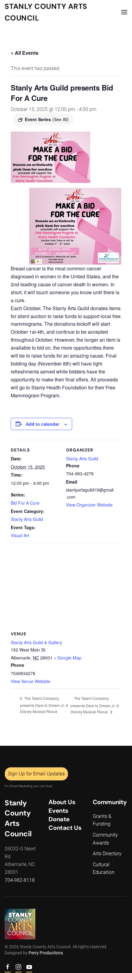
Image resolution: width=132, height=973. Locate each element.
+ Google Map (67, 658)
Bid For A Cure (25, 503)
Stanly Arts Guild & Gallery (36, 642)
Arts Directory (107, 853)
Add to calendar (42, 424)
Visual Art (20, 535)
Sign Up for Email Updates (36, 774)
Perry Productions (46, 952)
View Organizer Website (89, 505)
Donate (59, 819)
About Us (62, 802)
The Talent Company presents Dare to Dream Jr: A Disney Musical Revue (44, 705)
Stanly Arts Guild (27, 519)
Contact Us (65, 828)
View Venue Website (30, 681)
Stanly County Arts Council (46, 12)
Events (58, 811)
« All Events (24, 52)
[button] (124, 12)
